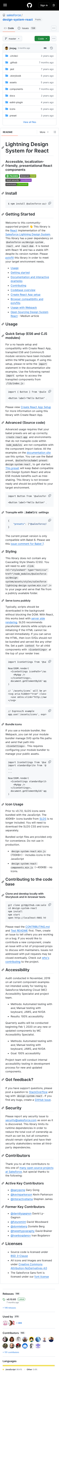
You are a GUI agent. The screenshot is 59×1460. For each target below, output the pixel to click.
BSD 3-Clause (19, 1255)
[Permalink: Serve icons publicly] (3, 600)
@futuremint (18, 1221)
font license (41, 1276)
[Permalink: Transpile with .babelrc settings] (3, 512)
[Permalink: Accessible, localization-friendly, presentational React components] (3, 165)
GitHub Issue (43, 1099)
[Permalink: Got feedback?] (3, 1079)
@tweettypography (23, 1231)
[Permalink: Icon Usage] (3, 804)
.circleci (14, 55)
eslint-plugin (16, 102)
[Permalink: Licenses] (3, 1243)
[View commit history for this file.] (51, 48)
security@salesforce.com (21, 1120)
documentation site (39, 452)
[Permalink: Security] (3, 1108)
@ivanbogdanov (21, 1235)
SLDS (42, 818)
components (16, 89)
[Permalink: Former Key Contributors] (3, 1206)
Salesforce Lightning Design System (27, 234)
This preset (12, 468)
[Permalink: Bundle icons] (3, 724)
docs (12, 95)
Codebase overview (23, 290)
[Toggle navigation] (5, 5)
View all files (29, 122)
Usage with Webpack (24, 307)
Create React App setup (25, 294)
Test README (19, 930)
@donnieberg (19, 1226)
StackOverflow (38, 1092)
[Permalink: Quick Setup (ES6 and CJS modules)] (3, 336)
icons (12, 109)
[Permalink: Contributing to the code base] (3, 882)
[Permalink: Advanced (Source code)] (3, 422)
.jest (12, 69)
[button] (50, 203)
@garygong (18, 1190)
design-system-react (18, 19)
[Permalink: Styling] (3, 551)
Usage (15, 268)
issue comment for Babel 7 (27, 543)
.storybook (15, 75)
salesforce (14, 15)
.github (13, 62)
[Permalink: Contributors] (3, 1155)
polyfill (9, 257)
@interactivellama (22, 1199)
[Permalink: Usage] (3, 324)
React (13, 230)
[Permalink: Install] (3, 193)
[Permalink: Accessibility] (3, 969)
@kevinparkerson (21, 1194)
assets (13, 82)
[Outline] (55, 132)
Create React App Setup (36, 407)
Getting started (20, 272)
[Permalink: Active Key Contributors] (3, 1183)
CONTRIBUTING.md (37, 926)
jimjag (13, 48)
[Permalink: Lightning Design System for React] (3, 147)
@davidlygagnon (21, 1213)
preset (13, 115)
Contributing (18, 285)
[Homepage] (29, 5)
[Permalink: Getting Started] (3, 214)
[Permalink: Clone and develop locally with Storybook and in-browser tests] (3, 895)
